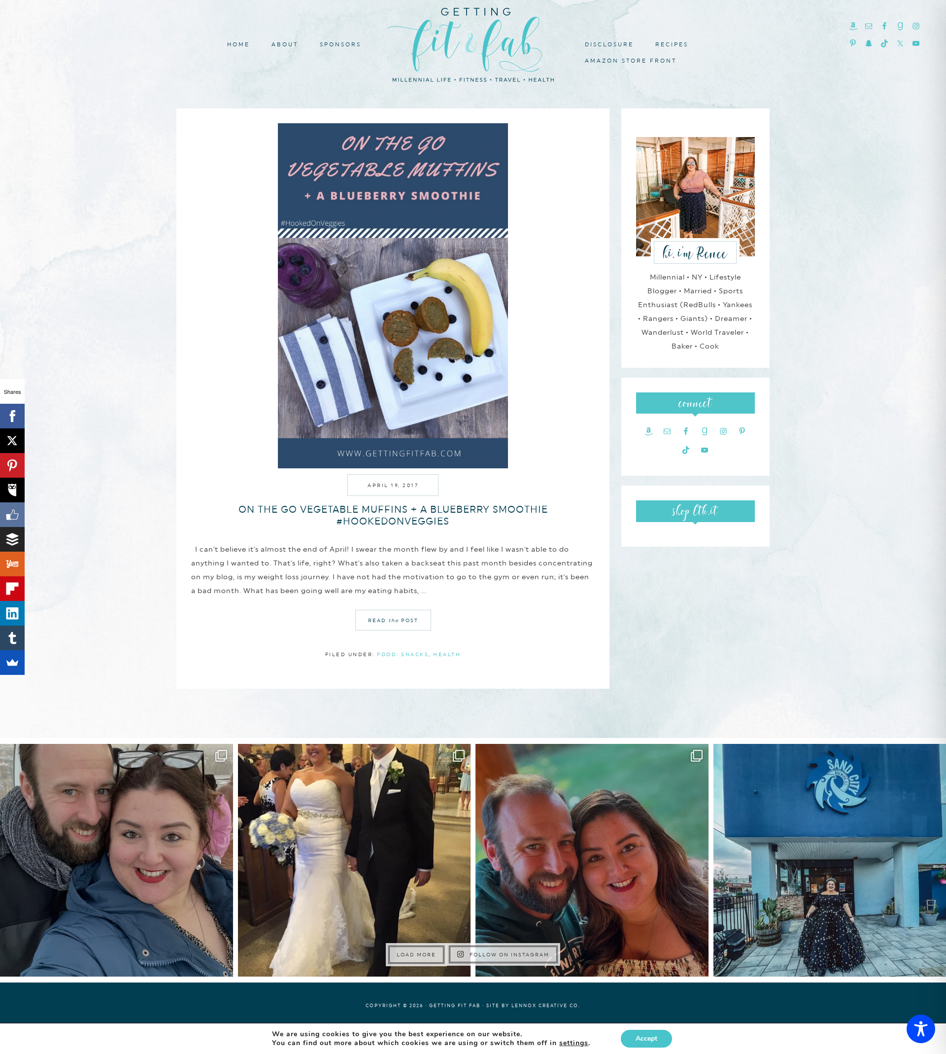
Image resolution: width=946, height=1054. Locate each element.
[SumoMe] (12, 662)
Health (447, 654)
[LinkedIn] (12, 613)
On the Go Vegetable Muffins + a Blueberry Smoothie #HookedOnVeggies (393, 515)
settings (573, 1043)
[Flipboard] (12, 588)
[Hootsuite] (12, 490)
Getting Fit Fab (473, 43)
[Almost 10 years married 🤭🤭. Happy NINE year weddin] (354, 860)
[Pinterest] (12, 465)
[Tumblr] (12, 638)
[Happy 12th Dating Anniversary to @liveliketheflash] (592, 860)
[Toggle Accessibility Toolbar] (921, 1029)
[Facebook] (12, 416)
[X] (12, 440)
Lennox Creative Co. (545, 1005)
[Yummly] (12, 564)
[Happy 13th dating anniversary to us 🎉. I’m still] (116, 860)
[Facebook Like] (12, 514)
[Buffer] (12, 539)
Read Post (393, 620)
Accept (646, 1038)
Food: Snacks (403, 654)
